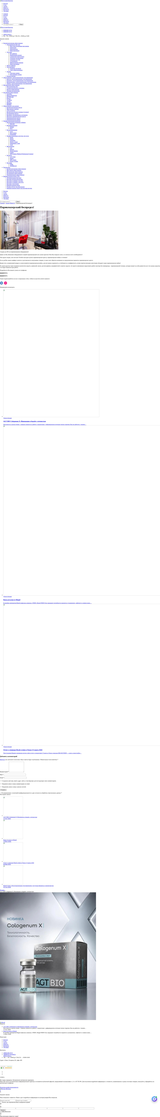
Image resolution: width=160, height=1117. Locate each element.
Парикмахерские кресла (13, 118)
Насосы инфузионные (13, 89)
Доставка (6, 11)
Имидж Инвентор (12, 95)
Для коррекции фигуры (13, 44)
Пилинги (9, 155)
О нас (5, 5)
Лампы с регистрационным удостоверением (19, 83)
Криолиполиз (14, 49)
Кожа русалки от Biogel (10, 1031)
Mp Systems (13, 133)
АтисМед (9, 94)
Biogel (12, 139)
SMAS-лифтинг (11, 65)
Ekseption (12, 140)
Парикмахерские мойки (13, 119)
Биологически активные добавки (16, 122)
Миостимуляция (14, 50)
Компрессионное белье (13, 185)
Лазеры (9, 71)
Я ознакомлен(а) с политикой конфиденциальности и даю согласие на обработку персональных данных (32, 793)
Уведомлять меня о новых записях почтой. (14, 787)
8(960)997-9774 (7, 30)
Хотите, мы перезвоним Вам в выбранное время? (16, 1102)
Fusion (12, 152)
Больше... (2, 890)
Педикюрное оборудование (14, 173)
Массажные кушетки (13, 109)
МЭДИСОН (10, 97)
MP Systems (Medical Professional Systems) (21, 154)
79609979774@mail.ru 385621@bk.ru (9, 1055)
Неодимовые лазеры (16, 74)
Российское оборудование (10, 92)
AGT (11, 131)
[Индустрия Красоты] (6, 0)
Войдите (2, 759)
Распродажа (6, 167)
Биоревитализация (12, 125)
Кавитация (13, 47)
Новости (5, 8)
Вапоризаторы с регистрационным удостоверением (21, 82)
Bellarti (12, 127)
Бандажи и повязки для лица (15, 181)
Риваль (9, 98)
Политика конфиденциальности (9, 1087)
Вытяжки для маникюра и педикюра (17, 115)
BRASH (12, 124)
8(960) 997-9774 (8, 1053)
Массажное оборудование (14, 170)
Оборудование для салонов (11, 106)
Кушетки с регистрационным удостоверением (20, 80)
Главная (5, 14)
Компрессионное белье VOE (11, 176)
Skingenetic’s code (15, 143)
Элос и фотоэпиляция (16, 70)
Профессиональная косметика (11, 121)
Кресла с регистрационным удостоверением (19, 79)
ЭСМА (9, 101)
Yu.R (11, 145)
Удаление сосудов (15, 59)
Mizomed (9, 103)
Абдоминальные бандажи (14, 178)
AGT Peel (12, 157)
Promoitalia (13, 134)
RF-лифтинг (13, 53)
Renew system (14, 142)
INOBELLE (13, 166)
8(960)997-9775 (7, 31)
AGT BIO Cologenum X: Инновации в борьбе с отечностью (20, 1026)
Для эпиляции (11, 67)
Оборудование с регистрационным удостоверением (18, 77)
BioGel (12, 149)
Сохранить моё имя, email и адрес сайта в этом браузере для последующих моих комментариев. (29, 781)
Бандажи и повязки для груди (15, 182)
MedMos (9, 104)
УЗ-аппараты (13, 61)
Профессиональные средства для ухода (18, 136)
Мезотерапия (10, 146)
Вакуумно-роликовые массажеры (19, 46)
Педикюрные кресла (12, 113)
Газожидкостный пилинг (17, 56)
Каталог (5, 3)
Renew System (14, 161)
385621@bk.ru (7, 34)
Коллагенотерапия (12, 130)
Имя (1, 774)
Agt (11, 148)
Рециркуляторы (11, 76)
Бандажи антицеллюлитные (15, 179)
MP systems (13, 160)
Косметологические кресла (14, 107)
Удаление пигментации (16, 58)
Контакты (6, 9)
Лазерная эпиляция (15, 68)
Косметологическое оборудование (13, 43)
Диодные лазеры (15, 73)
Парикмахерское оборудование (15, 175)
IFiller (11, 164)
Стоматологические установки (15, 88)
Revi (11, 128)
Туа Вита (9, 100)
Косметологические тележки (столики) (18, 112)
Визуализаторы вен (12, 86)
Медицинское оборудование (11, 85)
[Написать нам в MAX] (154, 1099)
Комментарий (4, 771)
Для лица (9, 52)
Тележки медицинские (13, 91)
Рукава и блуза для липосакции (16, 187)
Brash (11, 137)
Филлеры (9, 163)
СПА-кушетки (11, 110)
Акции (5, 6)
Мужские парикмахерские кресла (16, 116)
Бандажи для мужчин (13, 184)
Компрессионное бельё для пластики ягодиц (19, 188)
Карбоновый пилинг (16, 55)
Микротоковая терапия (16, 62)
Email (2, 777)
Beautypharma (14, 151)
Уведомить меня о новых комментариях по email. (16, 784)
